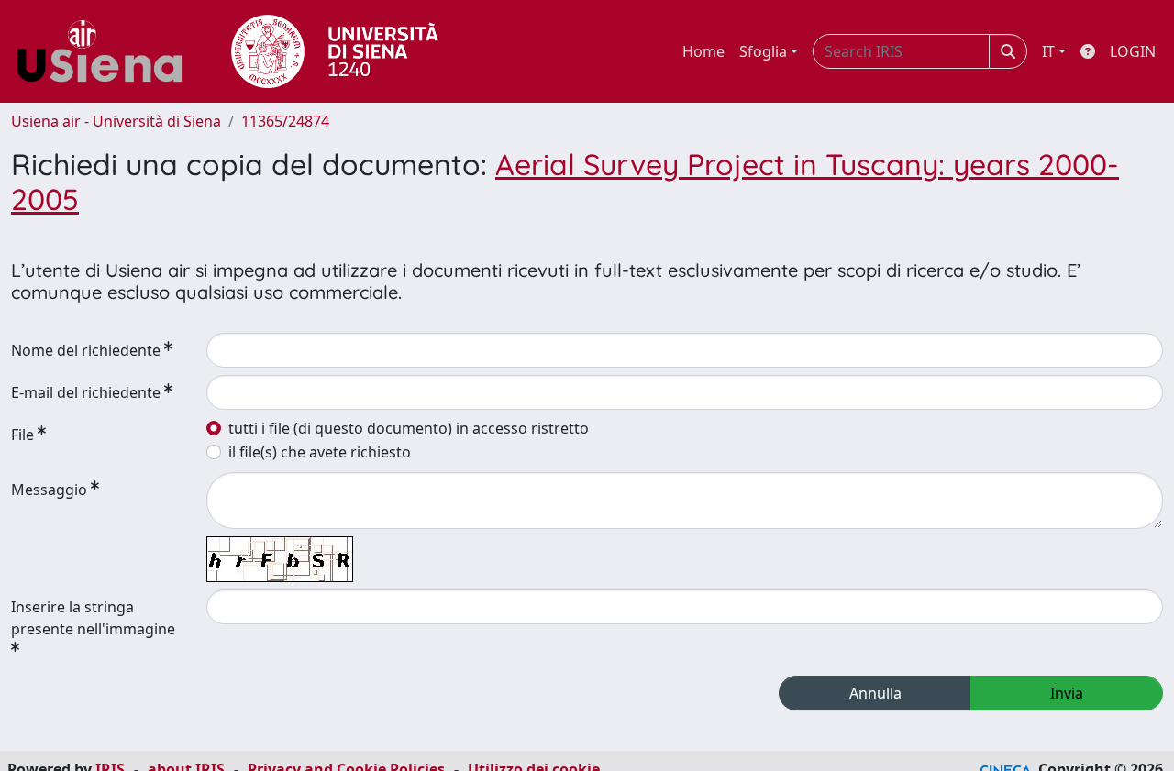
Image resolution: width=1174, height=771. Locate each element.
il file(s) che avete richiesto (319, 452)
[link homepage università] (334, 51)
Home (703, 51)
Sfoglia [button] (763, 51)
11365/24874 (285, 121)
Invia (1066, 693)
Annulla (875, 693)
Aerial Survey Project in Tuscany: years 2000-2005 (565, 181)
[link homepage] (106, 51)
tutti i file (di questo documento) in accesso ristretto (408, 428)
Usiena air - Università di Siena (116, 121)
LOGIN (1133, 51)
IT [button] (1048, 51)
